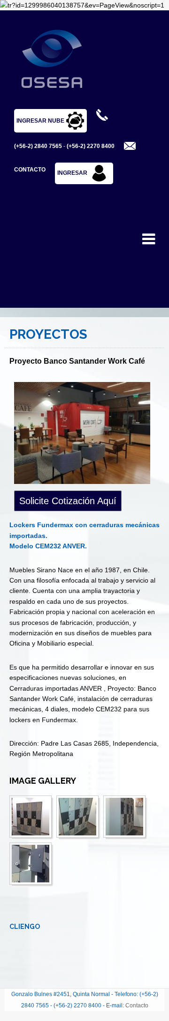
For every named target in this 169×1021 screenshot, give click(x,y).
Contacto (136, 1005)
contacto (30, 169)
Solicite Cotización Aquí (67, 501)
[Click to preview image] (84, 433)
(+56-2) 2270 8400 (91, 146)
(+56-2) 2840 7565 (38, 146)
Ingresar (72, 173)
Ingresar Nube (41, 120)
